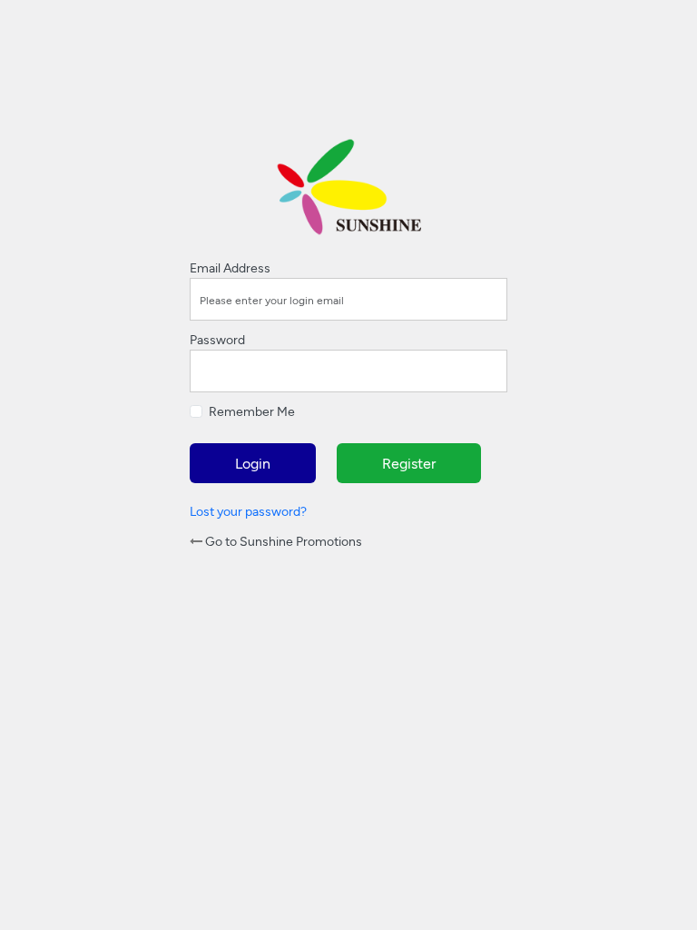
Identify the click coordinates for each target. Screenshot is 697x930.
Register (409, 462)
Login (252, 462)
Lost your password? (248, 511)
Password (217, 339)
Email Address (230, 267)
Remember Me (252, 411)
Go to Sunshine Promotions (282, 541)
